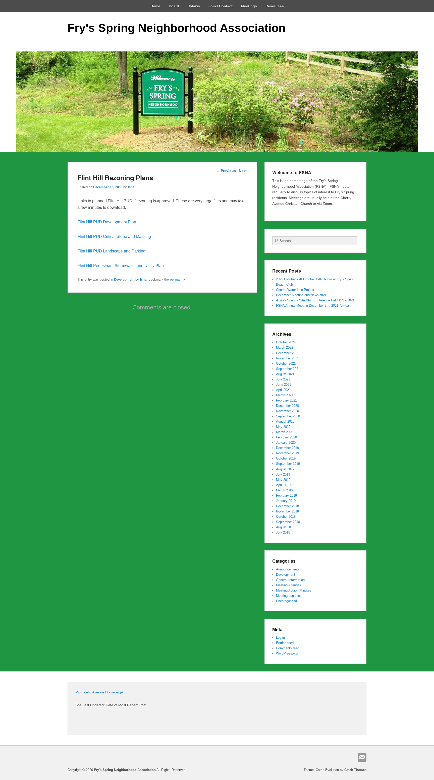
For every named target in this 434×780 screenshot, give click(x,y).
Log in (280, 637)
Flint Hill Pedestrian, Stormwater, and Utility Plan (120, 266)
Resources (274, 6)
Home (155, 6)
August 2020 (285, 421)
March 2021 (284, 395)
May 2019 (283, 480)
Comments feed (287, 648)
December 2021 (287, 353)
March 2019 (284, 490)
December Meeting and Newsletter (301, 295)
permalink (177, 279)
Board (174, 6)
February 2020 (286, 437)
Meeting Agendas (288, 585)
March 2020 (284, 432)
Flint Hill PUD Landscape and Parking (111, 251)
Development (124, 279)
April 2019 (283, 485)
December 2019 (287, 448)
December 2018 (287, 506)
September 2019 (288, 464)
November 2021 (287, 358)
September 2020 (288, 416)
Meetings (249, 6)
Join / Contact (220, 6)
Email (362, 757)
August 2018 (285, 527)
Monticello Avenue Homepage (99, 692)
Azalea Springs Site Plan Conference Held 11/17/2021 (315, 300)
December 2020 (287, 406)
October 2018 (286, 516)
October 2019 (286, 458)
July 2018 (283, 532)
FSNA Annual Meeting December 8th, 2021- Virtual (313, 305)
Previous (226, 171)
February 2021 (286, 400)
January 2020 (286, 442)
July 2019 (283, 474)
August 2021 (285, 374)
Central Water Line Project (295, 290)
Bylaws (194, 6)
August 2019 (285, 469)
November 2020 (287, 411)
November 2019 (287, 453)
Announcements (288, 569)
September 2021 (288, 369)
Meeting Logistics (289, 596)
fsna (131, 187)
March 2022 (284, 347)
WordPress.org (287, 653)
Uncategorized (286, 601)
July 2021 (283, 379)
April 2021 (283, 390)
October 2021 (286, 363)
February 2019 (286, 495)
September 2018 (288, 522)
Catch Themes (355, 770)
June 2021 (283, 384)
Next (245, 171)
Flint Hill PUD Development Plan (106, 222)
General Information (290, 580)
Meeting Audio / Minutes (293, 590)
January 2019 (286, 501)
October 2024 (286, 342)
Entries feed (285, 643)
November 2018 (287, 511)
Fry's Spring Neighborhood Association (177, 27)
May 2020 (283, 427)
